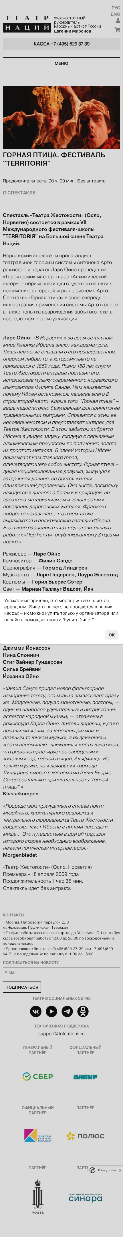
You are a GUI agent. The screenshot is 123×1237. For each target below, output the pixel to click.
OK (112, 634)
